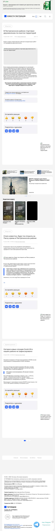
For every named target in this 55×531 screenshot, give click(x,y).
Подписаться (46, 525)
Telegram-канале (11, 93)
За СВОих (32, 457)
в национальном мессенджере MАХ (15, 100)
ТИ (4, 282)
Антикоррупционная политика (12, 524)
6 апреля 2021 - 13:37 (8, 354)
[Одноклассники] (10, 130)
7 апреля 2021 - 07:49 (8, 36)
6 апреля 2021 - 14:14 (8, 241)
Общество (8, 26)
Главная (16, 457)
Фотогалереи (24, 457)
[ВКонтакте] (6, 130)
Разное (39, 457)
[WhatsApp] (17, 130)
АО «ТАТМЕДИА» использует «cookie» (13, 525)
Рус (33, 16)
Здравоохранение (10, 344)
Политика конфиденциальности (12, 528)
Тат (40, 16)
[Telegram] (13, 130)
